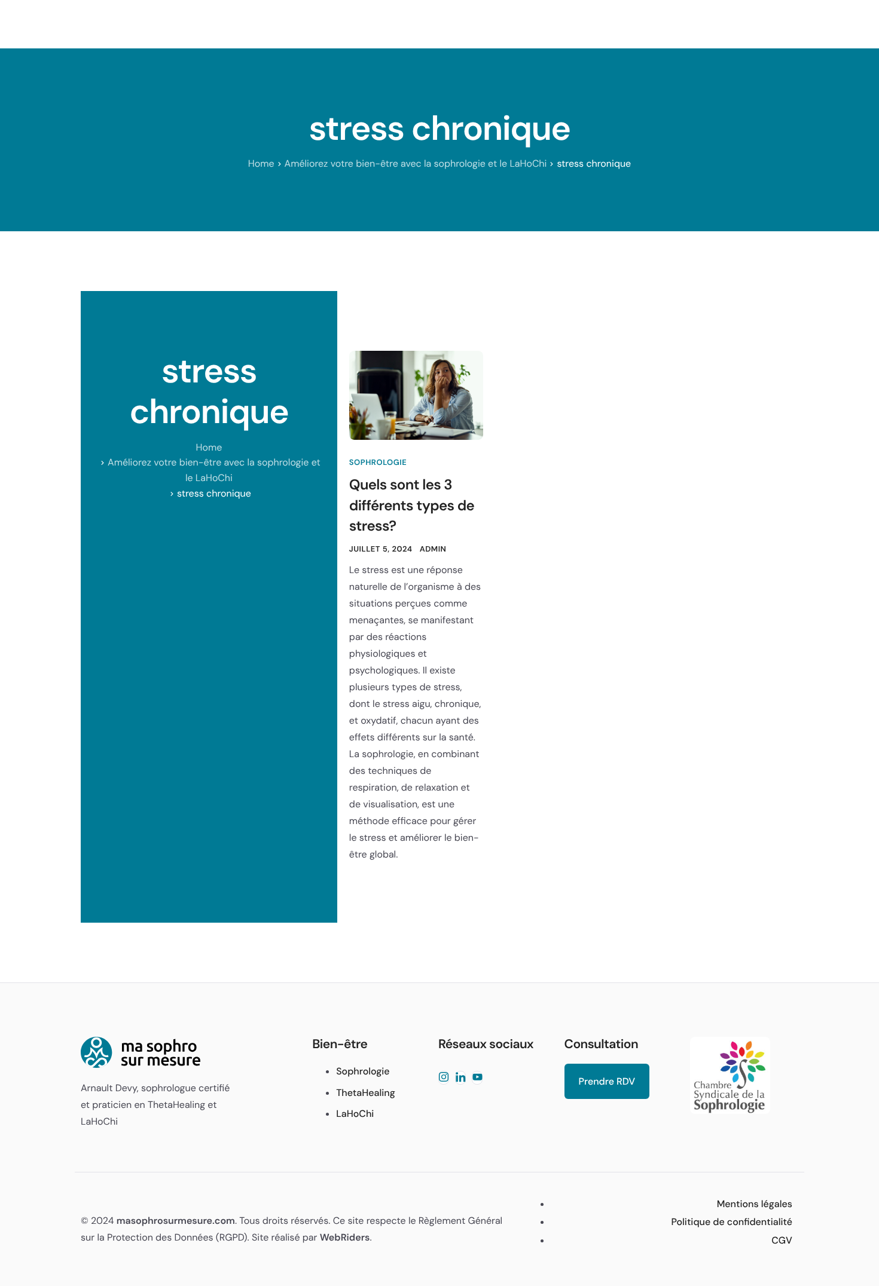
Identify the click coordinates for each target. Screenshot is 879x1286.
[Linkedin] (460, 1078)
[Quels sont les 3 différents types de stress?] (416, 395)
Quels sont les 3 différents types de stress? (411, 505)
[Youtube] (477, 1078)
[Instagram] (443, 1078)
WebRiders (345, 1237)
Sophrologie (378, 463)
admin (433, 549)
